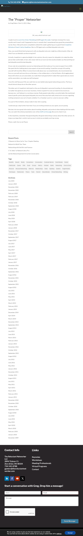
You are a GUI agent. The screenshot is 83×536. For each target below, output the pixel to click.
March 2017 (12, 256)
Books (22, 162)
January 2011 (12, 397)
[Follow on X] (22, 478)
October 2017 (12, 234)
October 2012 (12, 350)
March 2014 (12, 319)
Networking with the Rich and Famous (20, 147)
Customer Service (49, 162)
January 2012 (12, 369)
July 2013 (11, 331)
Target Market (66, 168)
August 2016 (12, 275)
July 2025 (11, 181)
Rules (46, 168)
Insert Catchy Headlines (23, 47)
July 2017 (11, 243)
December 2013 (13, 322)
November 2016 (13, 265)
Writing (66, 172)
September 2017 (13, 237)
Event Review (59, 162)
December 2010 (13, 400)
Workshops (37, 460)
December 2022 (13, 187)
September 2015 (13, 284)
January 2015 (12, 309)
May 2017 (11, 250)
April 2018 (11, 221)
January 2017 (12, 262)
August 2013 (12, 328)
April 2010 (11, 425)
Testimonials (20, 172)
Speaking (51, 168)
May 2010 (11, 422)
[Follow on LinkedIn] (7, 478)
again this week (46, 40)
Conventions (29, 162)
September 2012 (13, 353)
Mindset (46, 165)
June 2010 (11, 419)
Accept (70, 533)
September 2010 (13, 409)
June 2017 (11, 246)
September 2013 (13, 325)
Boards (17, 162)
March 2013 (12, 337)
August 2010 (12, 413)
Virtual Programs (39, 466)
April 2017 (11, 253)
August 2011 (12, 378)
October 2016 (12, 268)
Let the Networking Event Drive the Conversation (23, 154)
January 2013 (12, 344)
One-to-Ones (67, 165)
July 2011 (11, 381)
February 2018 (13, 225)
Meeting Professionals (41, 463)
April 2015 (11, 300)
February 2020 (13, 193)
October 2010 (12, 406)
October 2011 (12, 375)
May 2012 (11, 366)
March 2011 (12, 391)
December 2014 (13, 312)
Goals (28, 165)
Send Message (69, 521)
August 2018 (12, 209)
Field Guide (12, 165)
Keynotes (36, 457)
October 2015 (12, 281)
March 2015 (12, 303)
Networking (59, 165)
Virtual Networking (57, 172)
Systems (58, 168)
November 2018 (13, 199)
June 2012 (11, 362)
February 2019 (13, 196)
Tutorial (38, 172)
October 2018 (12, 203)
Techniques (12, 172)
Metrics (40, 165)
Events (66, 162)
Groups (34, 165)
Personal (11, 168)
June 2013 (11, 334)
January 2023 (12, 184)
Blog (29, 23)
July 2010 (11, 416)
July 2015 (11, 290)
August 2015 (12, 287)
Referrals (31, 168)
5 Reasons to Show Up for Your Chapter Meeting (23, 141)
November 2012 (13, 347)
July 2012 (11, 359)
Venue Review (46, 172)
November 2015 (13, 278)
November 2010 (13, 403)
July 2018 (11, 212)
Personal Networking (21, 168)
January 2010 (12, 434)
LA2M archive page (45, 112)
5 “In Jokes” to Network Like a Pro (18, 150)
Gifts (24, 165)
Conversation (38, 162)
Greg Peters (14, 23)
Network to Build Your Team (17, 144)
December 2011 (13, 372)
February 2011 (13, 394)
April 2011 (11, 387)
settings (58, 533)
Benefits (11, 162)
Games (19, 165)
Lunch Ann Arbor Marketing (27, 40)
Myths (52, 165)
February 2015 (13, 306)
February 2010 (13, 431)
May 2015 (11, 297)
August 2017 (12, 240)
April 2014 (11, 315)
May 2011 (11, 384)
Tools (32, 172)
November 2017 (13, 231)
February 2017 (13, 259)
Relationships (39, 168)
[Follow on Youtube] (17, 478)
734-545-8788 (11, 466)
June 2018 (11, 215)
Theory (27, 172)
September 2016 (13, 272)
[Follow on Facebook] (12, 478)
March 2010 (12, 428)
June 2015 (11, 293)
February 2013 (13, 340)
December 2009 (13, 438)
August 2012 (12, 356)
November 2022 (13, 190)
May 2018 (11, 218)
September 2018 (13, 206)
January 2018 (12, 228)
